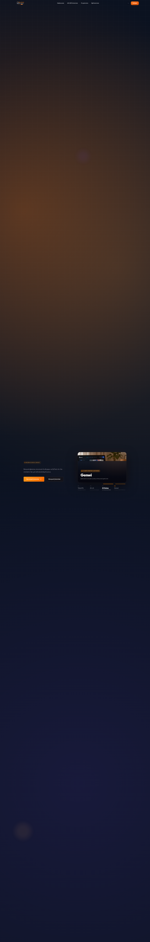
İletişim (135, 3)
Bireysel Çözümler (55, 486)
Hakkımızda (60, 3)
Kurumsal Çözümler (32, 486)
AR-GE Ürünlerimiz (72, 3)
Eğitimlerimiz (95, 3)
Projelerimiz (84, 3)
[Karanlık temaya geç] (128, 3)
